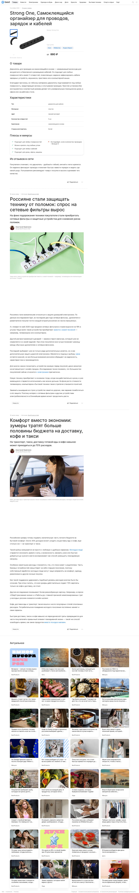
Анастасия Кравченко (23, 227)
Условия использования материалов (88, 891)
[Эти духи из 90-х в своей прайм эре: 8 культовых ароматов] (54, 844)
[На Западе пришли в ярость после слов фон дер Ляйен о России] (24, 753)
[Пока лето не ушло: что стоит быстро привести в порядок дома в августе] (84, 753)
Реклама (16, 891)
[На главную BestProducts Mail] (7, 2)
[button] (47, 253)
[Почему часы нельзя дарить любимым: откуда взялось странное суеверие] (24, 844)
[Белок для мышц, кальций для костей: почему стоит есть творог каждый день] (84, 662)
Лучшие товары (27, 8)
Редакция (74, 891)
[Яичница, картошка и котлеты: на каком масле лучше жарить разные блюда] (84, 723)
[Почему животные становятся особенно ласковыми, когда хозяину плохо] (24, 874)
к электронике (42, 372)
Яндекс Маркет (67, 48)
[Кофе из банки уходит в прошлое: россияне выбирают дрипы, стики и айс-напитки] (54, 723)
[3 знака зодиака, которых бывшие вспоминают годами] (84, 783)
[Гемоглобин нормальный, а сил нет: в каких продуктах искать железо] (54, 693)
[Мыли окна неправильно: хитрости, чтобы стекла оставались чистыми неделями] (115, 753)
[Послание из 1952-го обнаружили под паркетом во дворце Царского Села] (115, 662)
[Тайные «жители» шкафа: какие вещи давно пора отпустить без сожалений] (115, 813)
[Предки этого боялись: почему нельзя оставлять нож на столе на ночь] (24, 723)
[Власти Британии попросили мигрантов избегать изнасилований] (115, 783)
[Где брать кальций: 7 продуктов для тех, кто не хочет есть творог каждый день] (84, 693)
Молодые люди (76, 550)
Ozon (49, 48)
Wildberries (57, 48)
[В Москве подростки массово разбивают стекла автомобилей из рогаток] (54, 662)
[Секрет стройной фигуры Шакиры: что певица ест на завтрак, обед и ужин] (24, 813)
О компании (9, 891)
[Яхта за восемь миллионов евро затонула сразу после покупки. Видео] (115, 693)
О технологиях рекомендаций (108, 891)
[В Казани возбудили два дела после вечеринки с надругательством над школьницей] (115, 844)
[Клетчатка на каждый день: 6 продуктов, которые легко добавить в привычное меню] (54, 783)
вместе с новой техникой (64, 330)
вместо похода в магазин (54, 622)
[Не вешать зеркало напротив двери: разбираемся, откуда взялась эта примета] (54, 813)
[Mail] (3, 2)
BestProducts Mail (33, 194)
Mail (3, 891)
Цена (78, 354)
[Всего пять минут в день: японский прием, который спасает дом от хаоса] (115, 723)
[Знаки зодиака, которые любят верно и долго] (54, 874)
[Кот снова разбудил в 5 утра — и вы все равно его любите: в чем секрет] (54, 753)
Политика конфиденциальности (127, 891)
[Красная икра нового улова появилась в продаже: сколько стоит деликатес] (84, 844)
